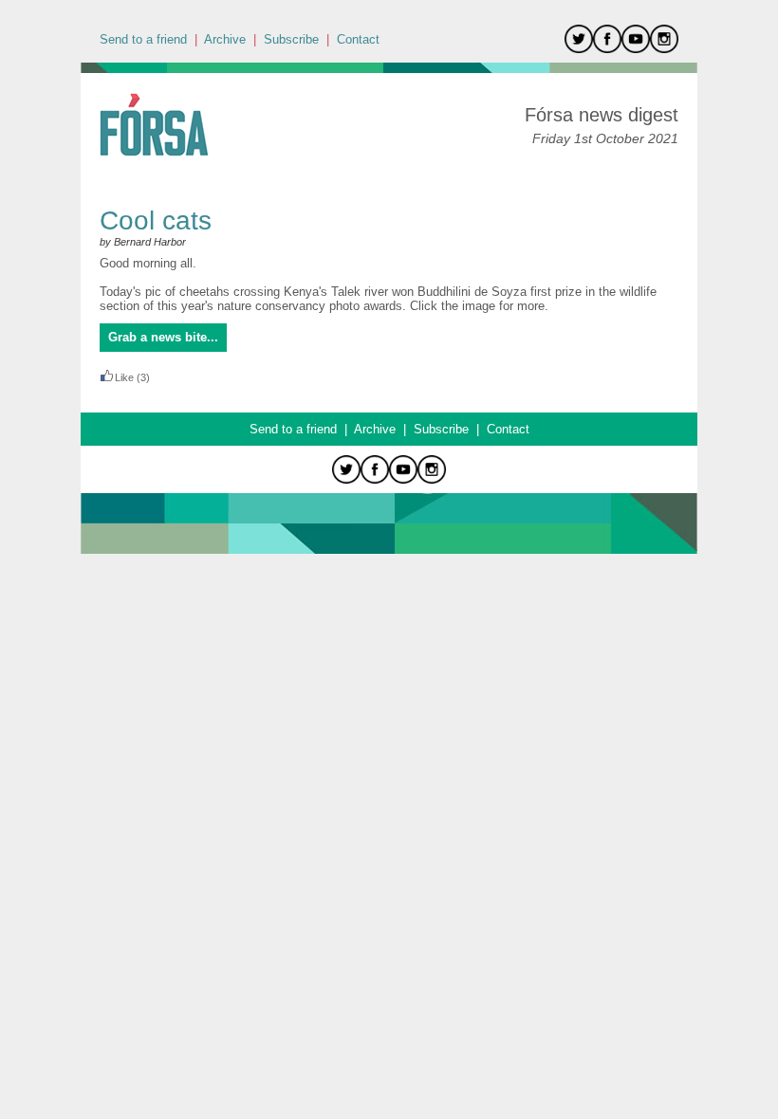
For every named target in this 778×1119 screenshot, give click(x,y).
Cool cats (156, 220)
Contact (358, 39)
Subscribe (291, 39)
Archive (225, 39)
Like (124, 377)
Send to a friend (143, 39)
